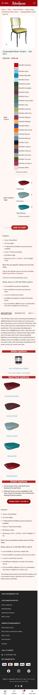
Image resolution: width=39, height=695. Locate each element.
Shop (9, 9)
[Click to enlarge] (6, 44)
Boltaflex (31, 271)
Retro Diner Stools (8, 627)
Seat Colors (6, 118)
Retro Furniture (18, 9)
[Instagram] (18, 671)
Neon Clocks (6, 616)
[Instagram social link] (18, 686)
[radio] (24, 66)
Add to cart (19, 227)
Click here (6, 278)
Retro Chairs (6, 635)
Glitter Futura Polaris (9, 273)
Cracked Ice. (19, 273)
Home (3, 9)
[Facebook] (8, 671)
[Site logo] (19, 3)
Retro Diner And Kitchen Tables (12, 631)
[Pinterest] (28, 671)
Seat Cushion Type (9, 199)
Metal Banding (6, 609)
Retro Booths (6, 639)
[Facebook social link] (16, 686)
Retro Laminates (7, 605)
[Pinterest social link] (21, 686)
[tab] (6, 313)
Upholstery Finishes (8, 613)
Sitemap (4, 644)
